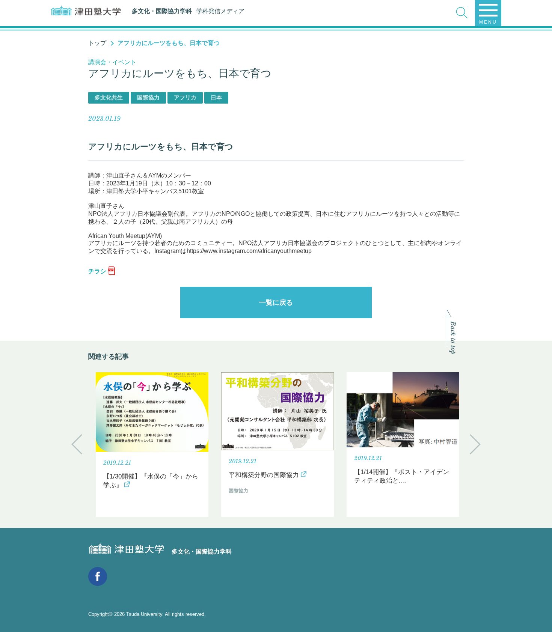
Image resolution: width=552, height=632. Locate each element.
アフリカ (185, 97)
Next (475, 444)
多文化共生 (109, 97)
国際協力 (148, 97)
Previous (76, 444)
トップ (97, 43)
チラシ (97, 271)
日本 (216, 97)
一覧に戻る (276, 302)
